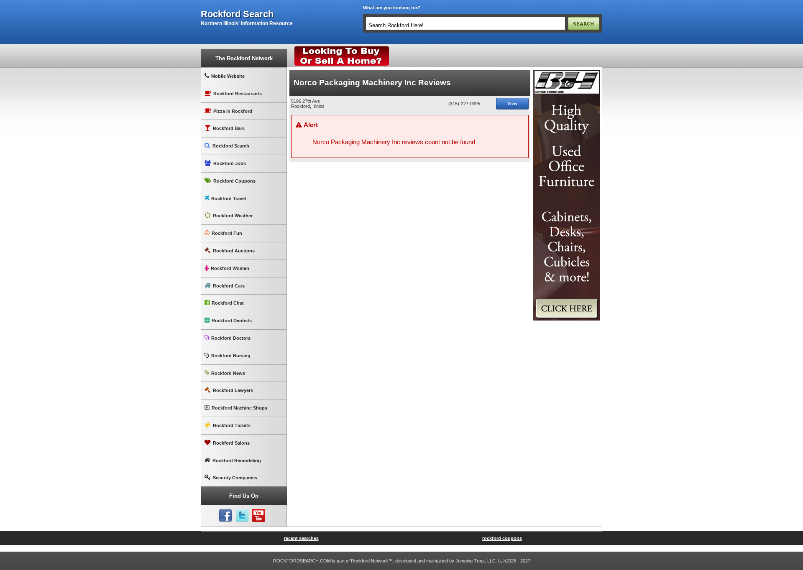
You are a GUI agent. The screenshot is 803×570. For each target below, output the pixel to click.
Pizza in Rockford (232, 111)
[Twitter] (242, 515)
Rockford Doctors (231, 338)
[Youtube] (259, 515)
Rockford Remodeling (236, 460)
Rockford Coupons (234, 180)
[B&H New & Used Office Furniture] (566, 73)
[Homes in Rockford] (342, 48)
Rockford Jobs (229, 163)
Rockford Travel (228, 198)
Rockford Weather (233, 215)
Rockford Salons (231, 442)
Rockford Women (230, 268)
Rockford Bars (229, 128)
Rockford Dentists (232, 320)
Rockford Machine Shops (239, 407)
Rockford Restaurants (237, 93)
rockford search (237, 14)
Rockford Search (230, 145)
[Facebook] (225, 515)
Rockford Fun (227, 233)
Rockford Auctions (234, 250)
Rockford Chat (228, 302)
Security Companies (235, 477)
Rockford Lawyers (233, 390)
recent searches (301, 538)
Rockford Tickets (232, 425)
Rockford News (228, 373)
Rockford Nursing (231, 355)
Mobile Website (228, 76)
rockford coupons (502, 538)
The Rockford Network (244, 58)
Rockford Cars (229, 285)
